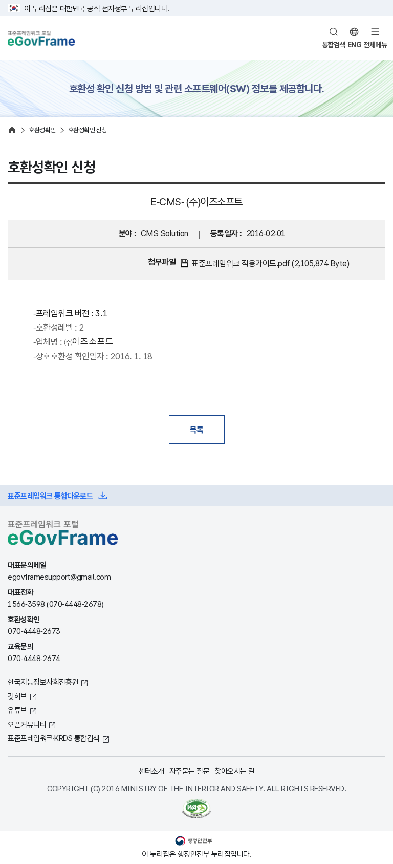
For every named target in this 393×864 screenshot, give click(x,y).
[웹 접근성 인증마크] (196, 808)
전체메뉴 (375, 44)
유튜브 (17, 710)
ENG (354, 44)
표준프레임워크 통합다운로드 (50, 495)
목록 (197, 429)
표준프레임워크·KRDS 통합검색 (54, 738)
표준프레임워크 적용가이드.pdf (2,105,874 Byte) (270, 263)
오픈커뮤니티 (27, 724)
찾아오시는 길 (234, 771)
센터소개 (151, 771)
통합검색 (333, 44)
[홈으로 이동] (12, 130)
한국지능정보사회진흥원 (43, 681)
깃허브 (17, 696)
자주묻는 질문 (189, 771)
